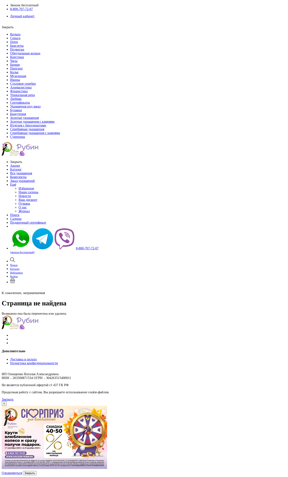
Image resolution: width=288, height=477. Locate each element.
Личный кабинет (22, 16)
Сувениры (17, 136)
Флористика (19, 91)
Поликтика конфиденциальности (34, 363)
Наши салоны (28, 192)
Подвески (17, 49)
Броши (15, 64)
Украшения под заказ (25, 106)
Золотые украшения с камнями (32, 121)
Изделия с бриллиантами (28, 125)
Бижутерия (18, 114)
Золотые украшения (24, 118)
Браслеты (17, 45)
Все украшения (21, 173)
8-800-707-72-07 (21, 9)
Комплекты (18, 177)
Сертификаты (20, 102)
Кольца (15, 34)
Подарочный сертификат (28, 222)
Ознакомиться (12, 473)
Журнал (24, 211)
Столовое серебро (23, 83)
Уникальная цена (22, 95)
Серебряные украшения (27, 129)
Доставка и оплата (23, 359)
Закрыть (7, 399)
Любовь (16, 99)
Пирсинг (16, 68)
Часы (13, 61)
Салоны (16, 218)
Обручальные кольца (25, 53)
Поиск (14, 215)
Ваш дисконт (28, 200)
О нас (23, 207)
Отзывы (24, 203)
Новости (25, 196)
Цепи (14, 42)
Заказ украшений (22, 181)
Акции (15, 165)
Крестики (17, 57)
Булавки (16, 110)
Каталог (16, 169)
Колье (14, 72)
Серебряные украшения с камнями (35, 133)
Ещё (13, 184)
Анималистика (21, 87)
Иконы (15, 80)
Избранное (26, 188)
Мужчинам (18, 76)
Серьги (15, 38)
